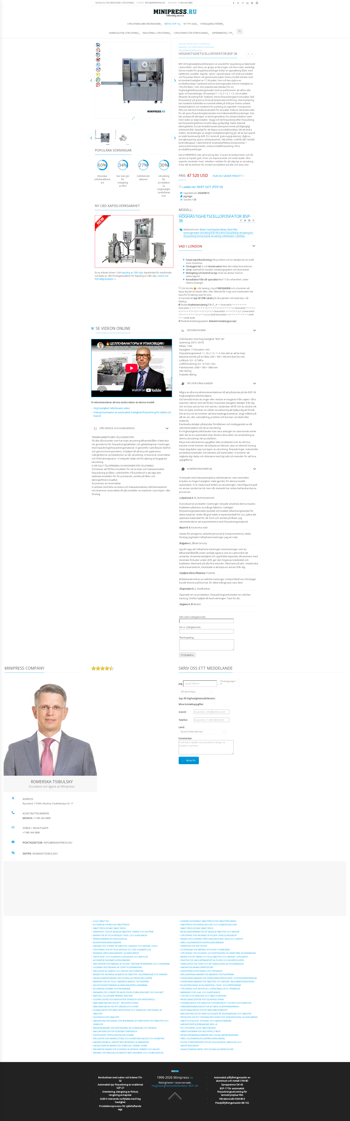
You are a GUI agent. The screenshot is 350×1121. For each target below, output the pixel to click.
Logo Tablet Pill (101, 921)
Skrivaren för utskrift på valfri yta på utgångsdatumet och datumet (128, 992)
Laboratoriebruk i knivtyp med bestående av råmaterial (121, 1042)
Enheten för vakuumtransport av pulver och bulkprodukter (212, 960)
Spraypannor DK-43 (232, 1084)
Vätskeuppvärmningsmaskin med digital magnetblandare (209, 1035)
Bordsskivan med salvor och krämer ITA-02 (120, 1079)
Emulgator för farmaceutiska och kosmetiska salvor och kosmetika (128, 1038)
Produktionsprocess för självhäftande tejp (120, 1107)
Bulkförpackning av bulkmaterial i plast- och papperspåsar (210, 985)
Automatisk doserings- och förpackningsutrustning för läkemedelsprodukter (196, 47)
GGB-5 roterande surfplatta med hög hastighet (120, 1100)
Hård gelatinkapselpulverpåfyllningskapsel (202, 1038)
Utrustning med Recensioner (144, 23)
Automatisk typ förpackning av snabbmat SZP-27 (120, 1086)
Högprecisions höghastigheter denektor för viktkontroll (124, 999)
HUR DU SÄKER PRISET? (228, 176)
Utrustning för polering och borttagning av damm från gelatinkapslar (218, 953)
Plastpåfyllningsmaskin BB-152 (232, 1102)
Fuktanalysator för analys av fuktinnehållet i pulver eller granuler (215, 1003)
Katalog (182, 44)
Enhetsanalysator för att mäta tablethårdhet (204, 1010)
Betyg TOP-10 (172, 23)
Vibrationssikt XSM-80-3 (232, 1098)
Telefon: (180, 2)
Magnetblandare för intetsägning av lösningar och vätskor (124, 1028)
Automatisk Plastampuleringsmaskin (111, 960)
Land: (186, 729)
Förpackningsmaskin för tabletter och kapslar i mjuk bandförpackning (217, 981)
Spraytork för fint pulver (193, 946)
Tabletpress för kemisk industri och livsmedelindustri (208, 924)
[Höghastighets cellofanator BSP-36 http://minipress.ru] (133, 80)
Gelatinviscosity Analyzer (106, 1017)
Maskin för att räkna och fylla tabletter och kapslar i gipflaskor (214, 956)
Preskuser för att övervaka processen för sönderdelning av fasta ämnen (219, 1017)
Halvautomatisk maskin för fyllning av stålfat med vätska (122, 978)
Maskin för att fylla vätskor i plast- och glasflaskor (120, 935)
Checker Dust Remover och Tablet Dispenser (203, 996)
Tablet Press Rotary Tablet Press (109, 928)
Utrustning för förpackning (191, 32)
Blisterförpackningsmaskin (107, 942)
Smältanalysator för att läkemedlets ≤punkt (116, 1006)
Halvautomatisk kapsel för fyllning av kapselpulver (207, 1049)
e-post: (182, 711)
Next (175, 80)
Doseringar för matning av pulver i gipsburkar (205, 949)
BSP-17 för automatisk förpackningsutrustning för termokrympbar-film (232, 1092)
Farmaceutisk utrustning (124, 32)
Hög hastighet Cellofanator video (112, 408)
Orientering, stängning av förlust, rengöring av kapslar (120, 1093)
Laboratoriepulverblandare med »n (198, 1024)
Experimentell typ (222, 32)
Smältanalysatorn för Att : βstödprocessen (115, 1003)
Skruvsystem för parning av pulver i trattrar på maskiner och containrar (131, 964)
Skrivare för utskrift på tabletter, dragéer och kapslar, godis (125, 946)
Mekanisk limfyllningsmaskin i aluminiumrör (116, 953)
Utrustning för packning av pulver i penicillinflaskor (208, 935)
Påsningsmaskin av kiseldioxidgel (110, 939)
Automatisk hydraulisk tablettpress (111, 924)
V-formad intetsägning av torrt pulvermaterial (117, 967)
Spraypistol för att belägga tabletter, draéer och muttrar (123, 931)
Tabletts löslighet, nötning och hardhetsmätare (206, 1021)
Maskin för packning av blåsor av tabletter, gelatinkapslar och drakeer (130, 974)
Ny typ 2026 (190, 23)
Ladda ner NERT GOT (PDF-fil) (202, 187)
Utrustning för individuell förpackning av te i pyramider (210, 988)
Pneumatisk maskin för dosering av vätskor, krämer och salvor (126, 1049)
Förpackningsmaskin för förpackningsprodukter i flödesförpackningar (218, 978)
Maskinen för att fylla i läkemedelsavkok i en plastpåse (121, 981)
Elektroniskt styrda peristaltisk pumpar (113, 1035)
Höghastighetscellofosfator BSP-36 (175, 1085)
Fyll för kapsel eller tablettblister (198, 1028)
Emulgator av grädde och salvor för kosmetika (118, 971)
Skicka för (191, 760)
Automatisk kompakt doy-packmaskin (111, 988)
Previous (91, 80)
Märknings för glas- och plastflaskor (200, 992)
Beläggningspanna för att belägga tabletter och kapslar (209, 931)
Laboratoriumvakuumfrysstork (196, 967)
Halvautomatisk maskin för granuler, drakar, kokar (120, 1045)
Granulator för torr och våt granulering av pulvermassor (212, 964)
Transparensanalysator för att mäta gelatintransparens (209, 1006)
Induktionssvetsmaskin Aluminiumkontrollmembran (120, 985)
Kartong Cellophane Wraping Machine (113, 996)
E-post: (151, 2)
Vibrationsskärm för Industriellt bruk (200, 1031)
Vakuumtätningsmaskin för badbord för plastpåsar (207, 974)
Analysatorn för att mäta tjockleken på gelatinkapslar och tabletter (215, 1013)
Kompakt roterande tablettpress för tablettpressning (208, 921)
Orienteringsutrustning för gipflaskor (201, 971)
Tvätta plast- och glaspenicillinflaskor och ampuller (120, 956)
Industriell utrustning (156, 32)
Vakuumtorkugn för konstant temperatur (115, 1031)
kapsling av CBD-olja (132, 272)
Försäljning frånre (212, 23)
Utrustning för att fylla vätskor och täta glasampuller (122, 949)
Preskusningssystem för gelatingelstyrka (202, 999)
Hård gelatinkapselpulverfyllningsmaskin (202, 942)
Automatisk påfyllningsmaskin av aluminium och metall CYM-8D (232, 1079)
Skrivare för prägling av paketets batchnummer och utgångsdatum (128, 1052)
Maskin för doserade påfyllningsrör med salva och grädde (211, 939)
